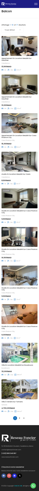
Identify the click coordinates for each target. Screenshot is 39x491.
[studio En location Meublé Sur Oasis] (20, 162)
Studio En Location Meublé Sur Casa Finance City (19, 212)
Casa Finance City (8, 140)
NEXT (24, 418)
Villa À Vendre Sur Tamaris (12, 402)
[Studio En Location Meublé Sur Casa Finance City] (20, 198)
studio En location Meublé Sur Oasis (16, 174)
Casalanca (6, 63)
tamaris (4, 405)
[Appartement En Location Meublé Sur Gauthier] (20, 46)
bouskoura (6, 368)
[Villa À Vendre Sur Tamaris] (20, 389)
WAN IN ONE (18, 486)
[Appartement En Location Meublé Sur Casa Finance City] (20, 123)
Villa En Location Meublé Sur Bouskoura (17, 365)
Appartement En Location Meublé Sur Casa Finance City (19, 136)
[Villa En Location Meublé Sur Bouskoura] (20, 353)
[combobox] (13, 30)
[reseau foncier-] (9, 4)
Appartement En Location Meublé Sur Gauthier (17, 59)
